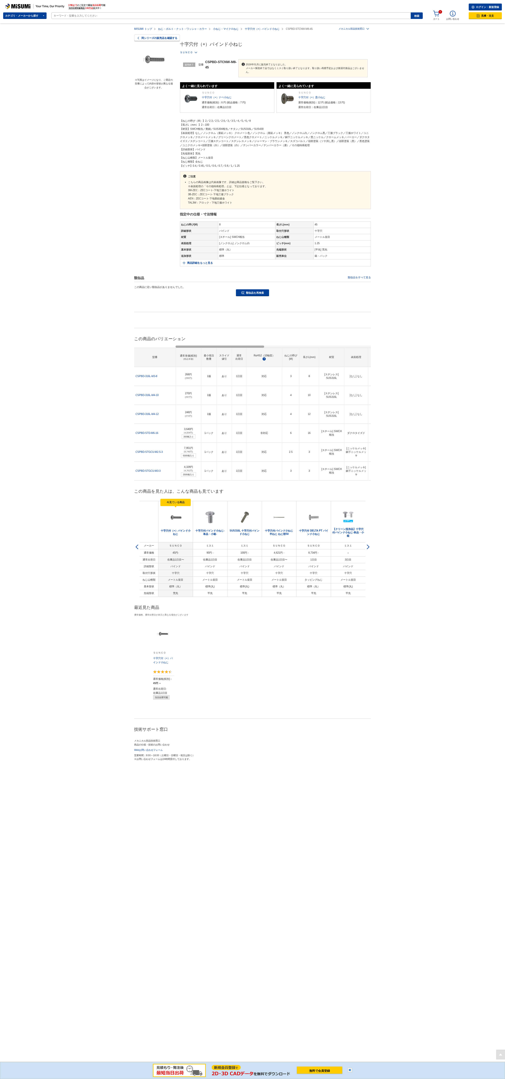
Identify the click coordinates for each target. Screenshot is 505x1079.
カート (436, 19)
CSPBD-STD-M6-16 (147, 433)
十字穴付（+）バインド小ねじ (262, 28)
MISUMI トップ (143, 28)
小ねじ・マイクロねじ (226, 28)
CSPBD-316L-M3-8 (146, 376)
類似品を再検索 (255, 292)
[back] (137, 547)
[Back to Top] (500, 1054)
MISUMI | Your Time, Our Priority (23, 5)
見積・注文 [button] (487, 15)
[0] (436, 13)
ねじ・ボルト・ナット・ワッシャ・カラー (182, 28)
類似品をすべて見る (359, 277)
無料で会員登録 (319, 1070)
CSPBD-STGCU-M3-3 (148, 470)
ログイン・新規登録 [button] (487, 7)
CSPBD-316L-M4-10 (147, 395)
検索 (416, 15)
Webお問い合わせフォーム (148, 750)
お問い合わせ (452, 19)
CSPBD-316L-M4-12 (147, 414)
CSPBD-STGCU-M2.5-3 (149, 451)
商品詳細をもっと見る (200, 262)
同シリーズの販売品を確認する (159, 37)
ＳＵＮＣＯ (186, 52)
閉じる (350, 1070)
